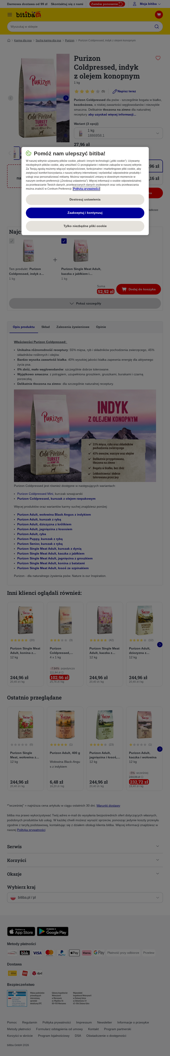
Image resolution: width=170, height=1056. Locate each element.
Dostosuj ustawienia (85, 199)
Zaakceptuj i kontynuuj (85, 212)
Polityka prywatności (86, 188)
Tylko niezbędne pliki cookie (85, 226)
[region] (85, 191)
